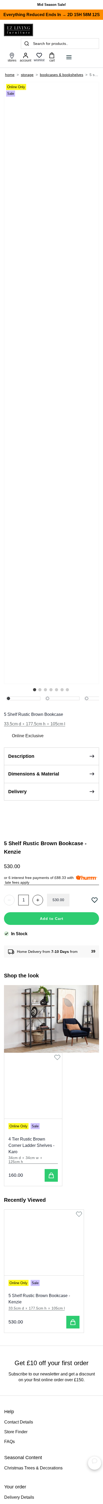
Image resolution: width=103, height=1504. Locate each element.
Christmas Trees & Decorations (33, 1468)
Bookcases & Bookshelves (61, 75)
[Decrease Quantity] (9, 900)
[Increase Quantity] (37, 900)
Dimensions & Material (33, 774)
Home (10, 75)
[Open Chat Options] (94, 1463)
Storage (27, 75)
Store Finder (15, 1432)
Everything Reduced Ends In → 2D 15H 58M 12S (51, 14)
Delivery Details (19, 1497)
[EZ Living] (18, 30)
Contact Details (18, 1422)
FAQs (9, 1441)
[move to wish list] (95, 900)
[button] (34, 689)
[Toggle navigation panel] (69, 57)
